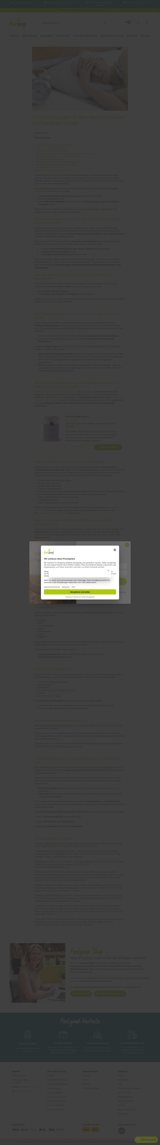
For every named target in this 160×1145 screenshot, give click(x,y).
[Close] (108, 570)
